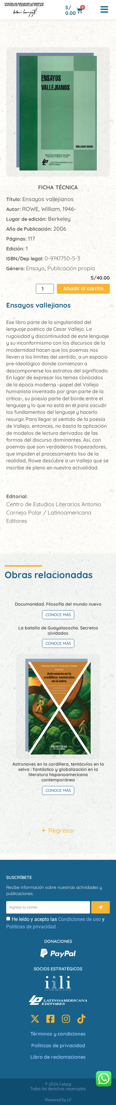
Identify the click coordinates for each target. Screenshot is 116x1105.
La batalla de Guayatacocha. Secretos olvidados (58, 630)
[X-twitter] (35, 1018)
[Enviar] (100, 907)
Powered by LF (58, 1099)
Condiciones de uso (79, 919)
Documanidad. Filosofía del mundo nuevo (58, 604)
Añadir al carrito (83, 288)
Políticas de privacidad (58, 1045)
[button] (91, 9)
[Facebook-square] (50, 1018)
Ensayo (35, 268)
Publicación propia (71, 268)
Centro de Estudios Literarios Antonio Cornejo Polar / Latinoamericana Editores (53, 512)
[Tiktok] (81, 1018)
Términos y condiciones (58, 1034)
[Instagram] (66, 1018)
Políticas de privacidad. (31, 927)
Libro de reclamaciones (58, 1057)
